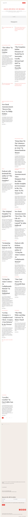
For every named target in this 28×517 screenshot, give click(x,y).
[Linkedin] (25, 509)
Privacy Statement (24, 516)
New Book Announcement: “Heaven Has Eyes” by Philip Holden (7, 109)
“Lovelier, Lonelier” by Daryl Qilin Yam (7, 399)
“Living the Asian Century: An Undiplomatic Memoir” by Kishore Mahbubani (7, 286)
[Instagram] (21, 509)
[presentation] (7, 35)
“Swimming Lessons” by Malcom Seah (6, 245)
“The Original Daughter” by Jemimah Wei (6, 213)
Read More (3, 66)
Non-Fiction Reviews (17, 44)
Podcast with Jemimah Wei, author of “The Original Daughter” (7, 175)
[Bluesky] (23, 509)
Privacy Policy (16, 502)
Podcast (3, 168)
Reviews (22, 44)
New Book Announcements (5, 101)
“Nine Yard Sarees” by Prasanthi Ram (20, 281)
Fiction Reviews (4, 240)
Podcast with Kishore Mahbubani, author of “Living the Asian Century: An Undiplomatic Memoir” (20, 252)
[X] (19, 509)
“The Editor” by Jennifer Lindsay (7, 49)
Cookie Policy (20, 516)
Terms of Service (21, 502)
